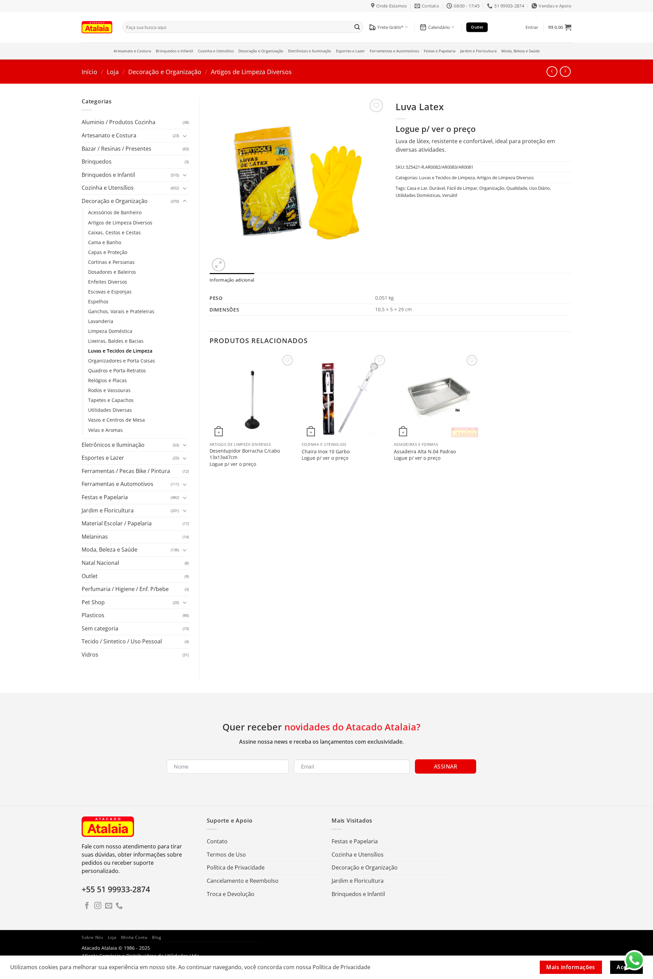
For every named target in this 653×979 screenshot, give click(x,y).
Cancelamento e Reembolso (243, 880)
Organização (491, 188)
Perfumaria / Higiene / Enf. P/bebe (125, 589)
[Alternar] (185, 136)
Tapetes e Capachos (111, 400)
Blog (156, 937)
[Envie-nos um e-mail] (108, 906)
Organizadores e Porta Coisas (121, 360)
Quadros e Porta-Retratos (117, 370)
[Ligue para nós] (119, 906)
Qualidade (516, 188)
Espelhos (98, 301)
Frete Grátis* (390, 27)
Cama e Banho (104, 242)
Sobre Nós (92, 937)
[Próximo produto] (552, 71)
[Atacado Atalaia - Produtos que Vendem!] (97, 27)
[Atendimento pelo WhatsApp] (634, 960)
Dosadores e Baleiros (112, 272)
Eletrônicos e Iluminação (309, 50)
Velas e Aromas (105, 430)
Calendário (439, 27)
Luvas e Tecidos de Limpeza (120, 351)
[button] (531, 27)
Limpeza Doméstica (110, 331)
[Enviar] (357, 27)
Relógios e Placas (107, 380)
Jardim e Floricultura (478, 50)
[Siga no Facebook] (86, 906)
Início (89, 71)
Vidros (90, 654)
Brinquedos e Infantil (174, 50)
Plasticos (93, 615)
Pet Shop (93, 602)
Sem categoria (100, 628)
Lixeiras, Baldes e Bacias (116, 341)
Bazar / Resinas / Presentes (116, 148)
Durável (437, 188)
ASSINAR (445, 766)
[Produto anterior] (565, 71)
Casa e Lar (417, 188)
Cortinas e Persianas (111, 262)
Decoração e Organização (260, 50)
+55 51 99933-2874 (116, 889)
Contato (217, 841)
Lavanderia (100, 321)
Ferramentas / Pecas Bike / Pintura (126, 471)
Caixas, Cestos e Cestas (114, 232)
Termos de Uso (226, 854)
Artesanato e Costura (132, 50)
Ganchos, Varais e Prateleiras (121, 311)
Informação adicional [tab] (232, 280)
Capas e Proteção (107, 252)
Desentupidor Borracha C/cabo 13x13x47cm (245, 454)
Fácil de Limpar (462, 188)
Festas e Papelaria (439, 50)
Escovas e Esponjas (110, 291)
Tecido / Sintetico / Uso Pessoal (122, 641)
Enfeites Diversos (107, 281)
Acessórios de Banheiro (114, 212)
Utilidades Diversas (110, 410)
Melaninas (95, 536)
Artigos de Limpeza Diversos (251, 71)
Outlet (90, 576)
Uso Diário (539, 188)
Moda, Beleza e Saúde (520, 50)
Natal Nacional (100, 563)
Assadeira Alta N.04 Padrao (425, 452)
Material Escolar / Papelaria (117, 523)
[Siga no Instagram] (97, 906)
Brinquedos (97, 161)
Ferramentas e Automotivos (394, 50)
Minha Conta (134, 937)
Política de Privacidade (236, 867)
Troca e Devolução (230, 894)
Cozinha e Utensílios (216, 50)
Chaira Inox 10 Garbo (326, 452)
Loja (113, 71)
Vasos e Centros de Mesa (116, 420)
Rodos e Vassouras (109, 390)
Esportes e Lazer (350, 50)
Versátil (449, 195)
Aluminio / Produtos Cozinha (118, 122)
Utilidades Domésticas (418, 195)
